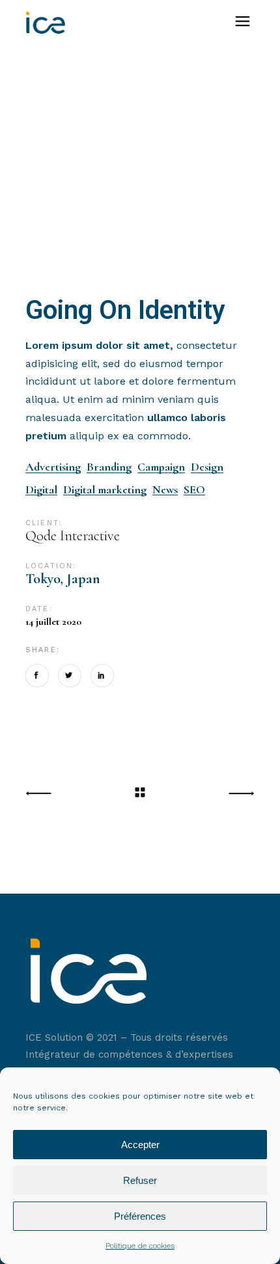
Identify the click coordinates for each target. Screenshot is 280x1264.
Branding (109, 467)
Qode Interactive (72, 535)
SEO (194, 489)
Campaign (161, 467)
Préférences (140, 1216)
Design (207, 467)
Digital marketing (105, 489)
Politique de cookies (140, 1245)
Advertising (53, 467)
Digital (41, 489)
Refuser (140, 1180)
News (165, 489)
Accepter (140, 1144)
